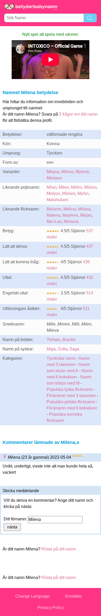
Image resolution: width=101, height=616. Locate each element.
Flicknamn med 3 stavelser (71, 395)
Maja (51, 349)
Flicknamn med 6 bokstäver (72, 408)
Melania (71, 221)
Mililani (68, 193)
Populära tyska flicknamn (70, 389)
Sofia (62, 349)
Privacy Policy (51, 607)
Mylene (82, 171)
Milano (90, 187)
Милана (54, 178)
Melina (69, 209)
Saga (74, 349)
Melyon (53, 193)
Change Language (32, 596)
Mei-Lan (54, 221)
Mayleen (70, 215)
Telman (53, 339)
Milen (64, 187)
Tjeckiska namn (61, 358)
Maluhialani (57, 199)
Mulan (86, 215)
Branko (69, 339)
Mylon (83, 193)
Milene (67, 171)
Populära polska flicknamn (71, 402)
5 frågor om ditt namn (78, 114)
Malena (53, 215)
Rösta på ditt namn (58, 549)
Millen (76, 187)
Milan (52, 187)
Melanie (54, 209)
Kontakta (73, 596)
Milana (53, 171)
